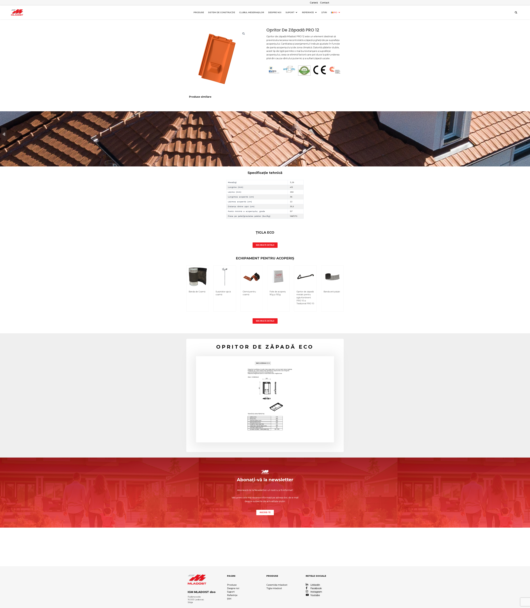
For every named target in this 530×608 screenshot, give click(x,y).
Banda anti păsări (332, 291)
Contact (324, 2)
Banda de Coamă (197, 291)
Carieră (314, 2)
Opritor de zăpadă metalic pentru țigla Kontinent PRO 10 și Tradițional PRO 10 (305, 297)
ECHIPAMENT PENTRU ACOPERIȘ (265, 258)
